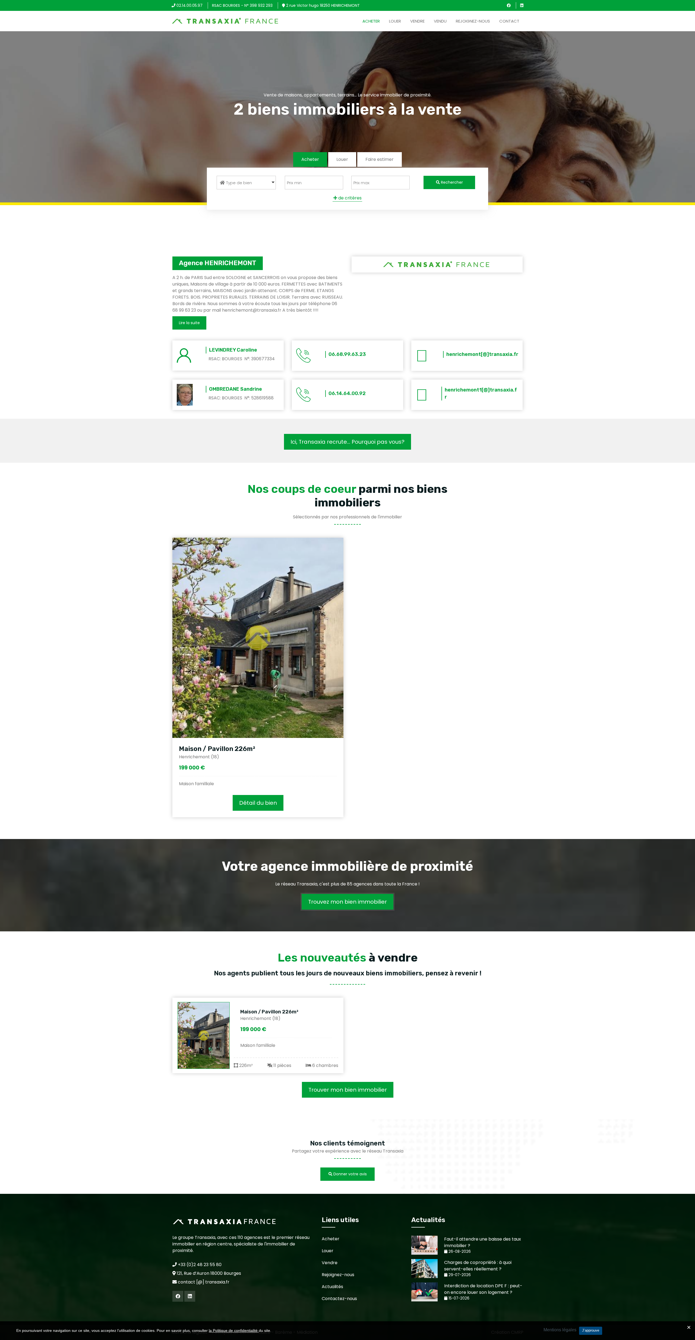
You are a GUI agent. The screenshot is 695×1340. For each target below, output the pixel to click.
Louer (395, 21)
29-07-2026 (459, 1275)
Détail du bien (258, 803)
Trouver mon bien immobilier (347, 1090)
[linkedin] (521, 5)
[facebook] (509, 5)
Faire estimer (379, 159)
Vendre (417, 21)
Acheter (371, 21)
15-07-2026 (458, 1298)
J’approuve (590, 1330)
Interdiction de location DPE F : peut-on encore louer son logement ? (483, 1289)
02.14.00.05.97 (189, 5)
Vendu (440, 21)
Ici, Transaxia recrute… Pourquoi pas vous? (347, 442)
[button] (246, 182)
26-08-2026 (459, 1251)
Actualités (332, 1286)
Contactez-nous (339, 1298)
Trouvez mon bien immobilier (347, 902)
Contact (509, 21)
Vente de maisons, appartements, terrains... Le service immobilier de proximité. (347, 95)
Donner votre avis (349, 1174)
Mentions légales (560, 1330)
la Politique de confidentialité (234, 1330)
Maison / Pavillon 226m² (217, 749)
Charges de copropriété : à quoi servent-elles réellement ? (477, 1265)
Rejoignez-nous (473, 21)
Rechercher (451, 182)
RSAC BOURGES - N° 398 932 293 (242, 5)
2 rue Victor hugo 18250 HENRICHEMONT (322, 5)
